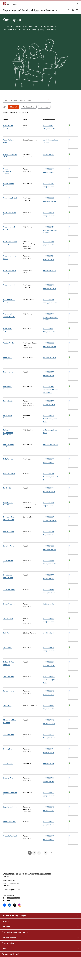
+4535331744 (48, 778)
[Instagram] (19, 905)
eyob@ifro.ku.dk (49, 357)
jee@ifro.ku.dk (48, 781)
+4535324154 (48, 386)
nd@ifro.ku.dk (48, 752)
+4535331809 (48, 372)
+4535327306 (48, 821)
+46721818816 (49, 676)
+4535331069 (48, 560)
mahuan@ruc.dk (49, 270)
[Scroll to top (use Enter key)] (76, 907)
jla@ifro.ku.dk (48, 245)
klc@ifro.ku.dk (48, 578)
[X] (14, 905)
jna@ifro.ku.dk (48, 154)
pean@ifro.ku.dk (49, 288)
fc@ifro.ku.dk (48, 604)
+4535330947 (48, 169)
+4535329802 (48, 212)
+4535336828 (48, 198)
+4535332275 (48, 285)
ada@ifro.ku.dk (49, 216)
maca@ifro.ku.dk (49, 549)
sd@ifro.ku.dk (48, 694)
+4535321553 (48, 125)
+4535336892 (48, 241)
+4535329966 (48, 792)
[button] (76, 10)
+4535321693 (48, 575)
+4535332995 (48, 705)
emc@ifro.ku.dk (49, 593)
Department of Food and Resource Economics (31, 10)
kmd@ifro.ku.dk (49, 738)
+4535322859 (48, 415)
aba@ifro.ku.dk (49, 187)
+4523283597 (48, 531)
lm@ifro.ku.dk (48, 259)
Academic (44, 107)
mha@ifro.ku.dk (49, 172)
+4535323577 (48, 459)
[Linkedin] (9, 905)
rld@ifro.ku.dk (48, 763)
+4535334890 (48, 183)
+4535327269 (48, 546)
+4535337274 (48, 589)
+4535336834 (48, 517)
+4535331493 (48, 401)
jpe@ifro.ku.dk (48, 825)
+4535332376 (48, 618)
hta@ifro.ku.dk (49, 332)
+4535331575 (48, 749)
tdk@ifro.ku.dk (49, 665)
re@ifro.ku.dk (48, 810)
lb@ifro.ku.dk (48, 535)
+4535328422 (48, 299)
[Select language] (72, 10)
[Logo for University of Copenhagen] (34, 4)
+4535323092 (48, 473)
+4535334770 (48, 720)
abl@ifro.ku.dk (48, 462)
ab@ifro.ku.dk (48, 506)
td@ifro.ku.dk (48, 709)
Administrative (28, 107)
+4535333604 (48, 734)
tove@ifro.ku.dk (49, 564)
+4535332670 (48, 807)
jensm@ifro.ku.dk (50, 520)
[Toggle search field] (69, 10)
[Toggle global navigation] (78, 4)
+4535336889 (48, 502)
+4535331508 (48, 488)
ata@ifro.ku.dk (49, 129)
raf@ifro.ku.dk (48, 839)
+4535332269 (48, 647)
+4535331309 (48, 314)
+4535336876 (48, 691)
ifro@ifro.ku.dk (14, 890)
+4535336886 (48, 343)
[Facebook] (4, 905)
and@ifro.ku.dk (49, 622)
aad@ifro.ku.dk (49, 723)
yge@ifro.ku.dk (49, 796)
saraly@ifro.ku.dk (50, 303)
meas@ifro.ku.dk (49, 346)
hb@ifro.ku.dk (48, 375)
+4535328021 (48, 662)
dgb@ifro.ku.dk (49, 404)
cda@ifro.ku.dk (49, 651)
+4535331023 (48, 256)
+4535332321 (48, 328)
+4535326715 (48, 227)
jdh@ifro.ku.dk (48, 633)
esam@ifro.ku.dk (49, 201)
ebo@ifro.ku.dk (49, 491)
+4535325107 (48, 836)
